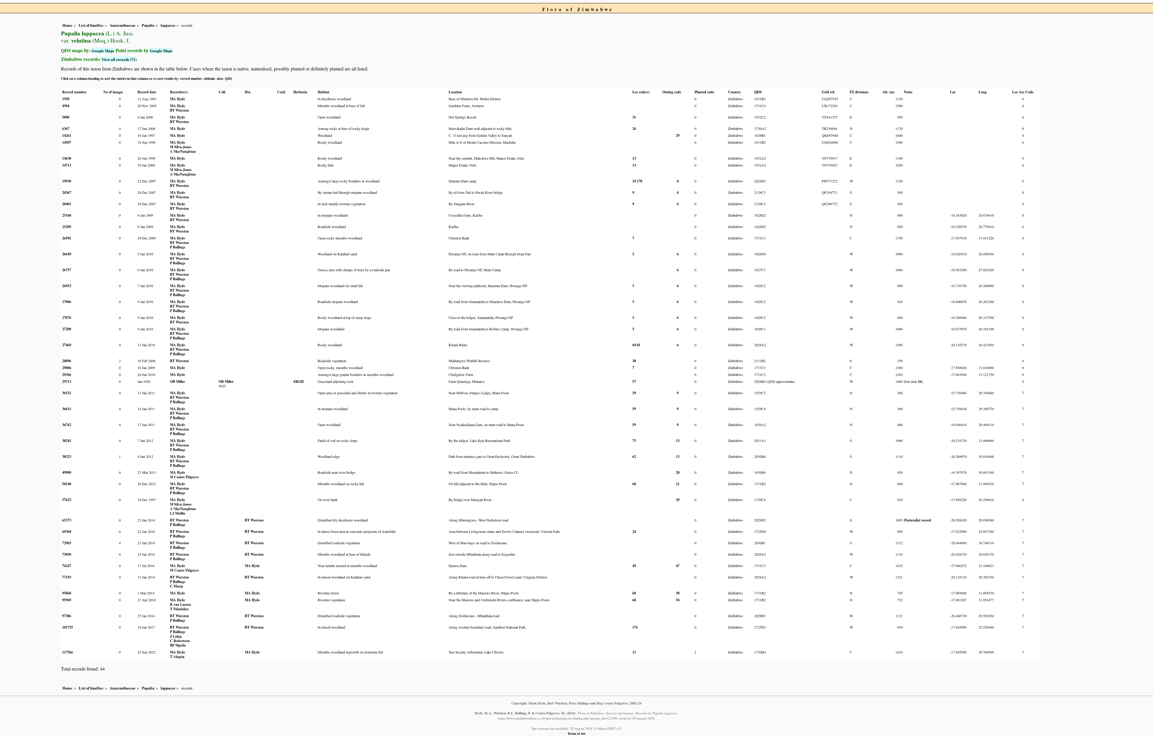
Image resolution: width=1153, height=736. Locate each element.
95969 (66, 599)
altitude (209, 78)
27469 (66, 344)
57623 (66, 499)
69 (634, 344)
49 (634, 565)
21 (677, 483)
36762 (66, 424)
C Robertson (180, 640)
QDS (228, 78)
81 (638, 344)
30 (634, 360)
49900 (66, 472)
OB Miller (177, 381)
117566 (67, 652)
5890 (65, 117)
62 (634, 456)
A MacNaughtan (183, 151)
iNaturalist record (917, 520)
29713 (66, 381)
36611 (66, 408)
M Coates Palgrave (184, 476)
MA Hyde (177, 98)
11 (634, 652)
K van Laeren (180, 604)
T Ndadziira (179, 608)
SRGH (298, 381)
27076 (66, 317)
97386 (66, 615)
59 (634, 392)
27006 (66, 301)
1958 (65, 98)
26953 (66, 285)
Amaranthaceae (122, 25)
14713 (66, 165)
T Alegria (177, 656)
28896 (66, 360)
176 (635, 627)
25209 (66, 226)
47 (677, 565)
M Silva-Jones (181, 146)
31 (634, 117)
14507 (66, 142)
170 (639, 181)
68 (634, 483)
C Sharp (176, 586)
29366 (66, 374)
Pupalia (148, 25)
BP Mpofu (178, 645)
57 (634, 381)
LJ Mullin (177, 513)
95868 (66, 593)
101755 (67, 627)
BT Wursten (179, 110)
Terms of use (576, 733)
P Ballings (177, 247)
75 (634, 440)
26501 (66, 238)
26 (634, 128)
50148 (66, 483)
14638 (66, 158)
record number (191, 78)
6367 (65, 128)
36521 (66, 392)
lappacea (168, 25)
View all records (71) (119, 59)
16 (919, 381)
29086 (66, 367)
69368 (66, 531)
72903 (66, 542)
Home (67, 25)
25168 (66, 215)
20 (677, 472)
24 (634, 531)
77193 (66, 577)
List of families (91, 25)
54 (677, 599)
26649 (66, 254)
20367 (66, 192)
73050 (66, 554)
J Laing (176, 636)
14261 (66, 135)
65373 (66, 520)
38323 (66, 456)
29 (677, 135)
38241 (66, 440)
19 (634, 181)
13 (634, 158)
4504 (65, 105)
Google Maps (103, 50)
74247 (66, 565)
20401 (66, 203)
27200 (66, 329)
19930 (66, 181)
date (220, 78)
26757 (66, 269)
